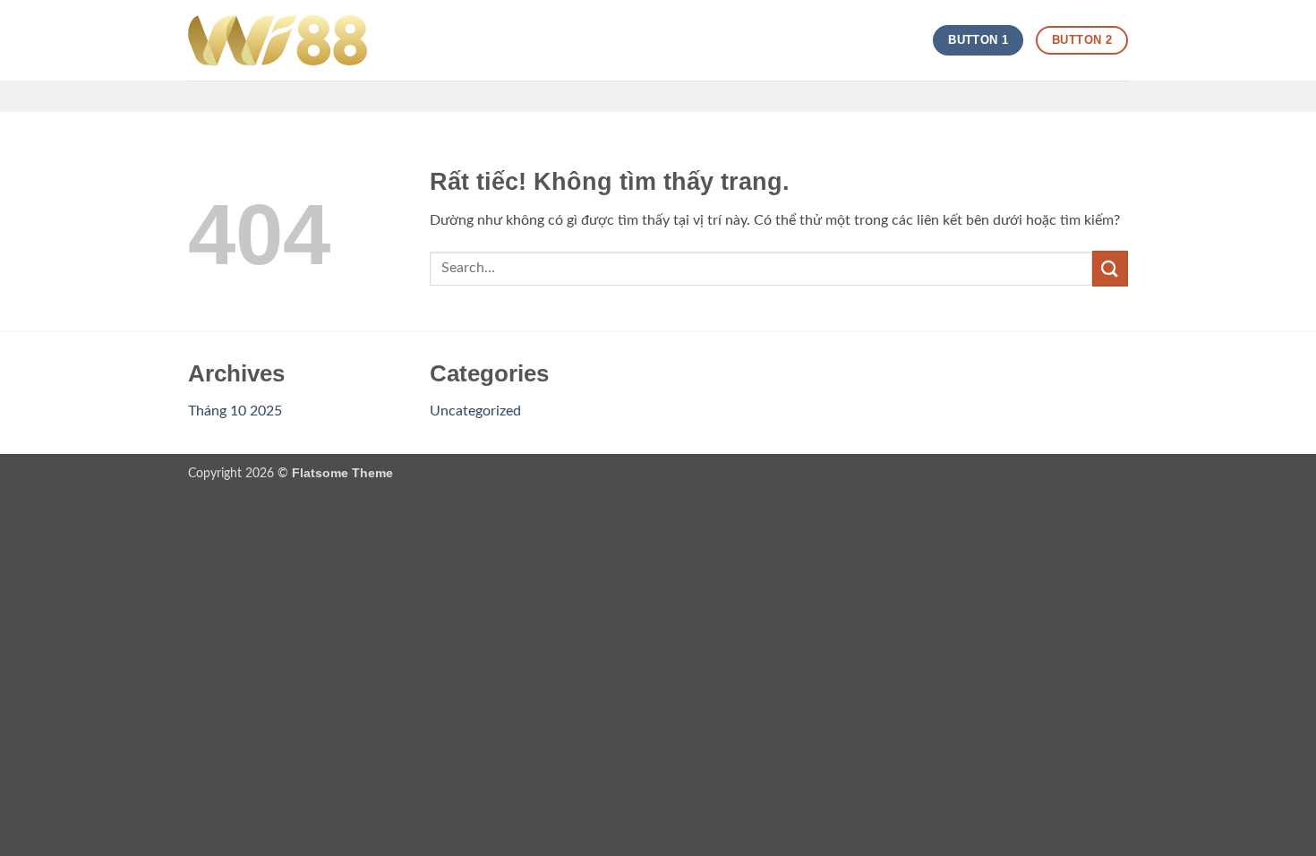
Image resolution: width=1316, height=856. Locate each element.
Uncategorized (475, 411)
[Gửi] (1110, 268)
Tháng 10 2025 (235, 411)
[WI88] (277, 40)
